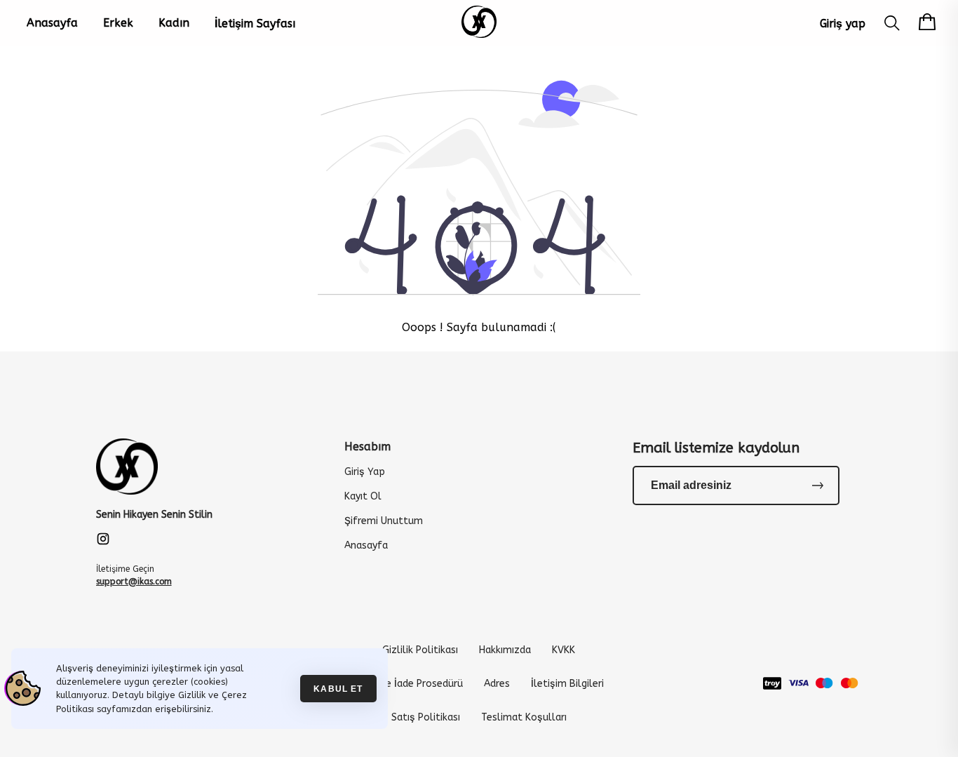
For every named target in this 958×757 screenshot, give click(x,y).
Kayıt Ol (363, 496)
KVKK (563, 650)
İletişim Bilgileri (567, 684)
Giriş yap (842, 23)
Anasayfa (52, 22)
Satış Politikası (425, 717)
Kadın (173, 22)
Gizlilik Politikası (420, 650)
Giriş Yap (364, 472)
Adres (497, 684)
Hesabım (367, 446)
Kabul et (338, 688)
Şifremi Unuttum (383, 521)
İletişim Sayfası (255, 23)
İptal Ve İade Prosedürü (408, 684)
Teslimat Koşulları (524, 717)
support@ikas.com (134, 582)
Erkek (118, 22)
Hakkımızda (505, 650)
